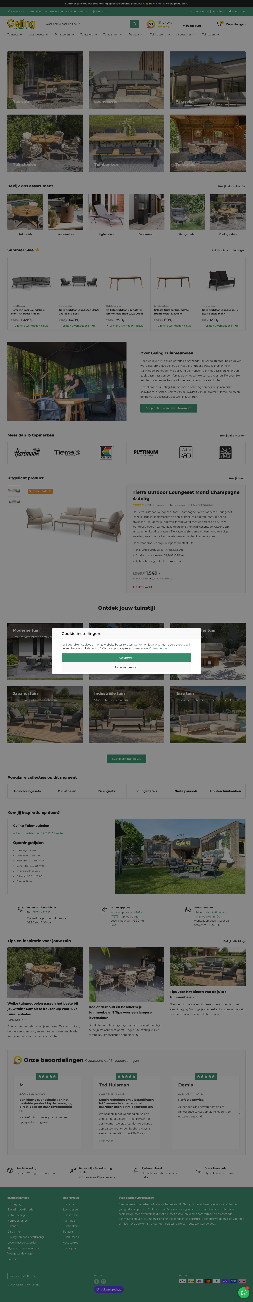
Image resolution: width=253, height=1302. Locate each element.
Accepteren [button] (126, 657)
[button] (126, 668)
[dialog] (126, 651)
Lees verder (159, 648)
